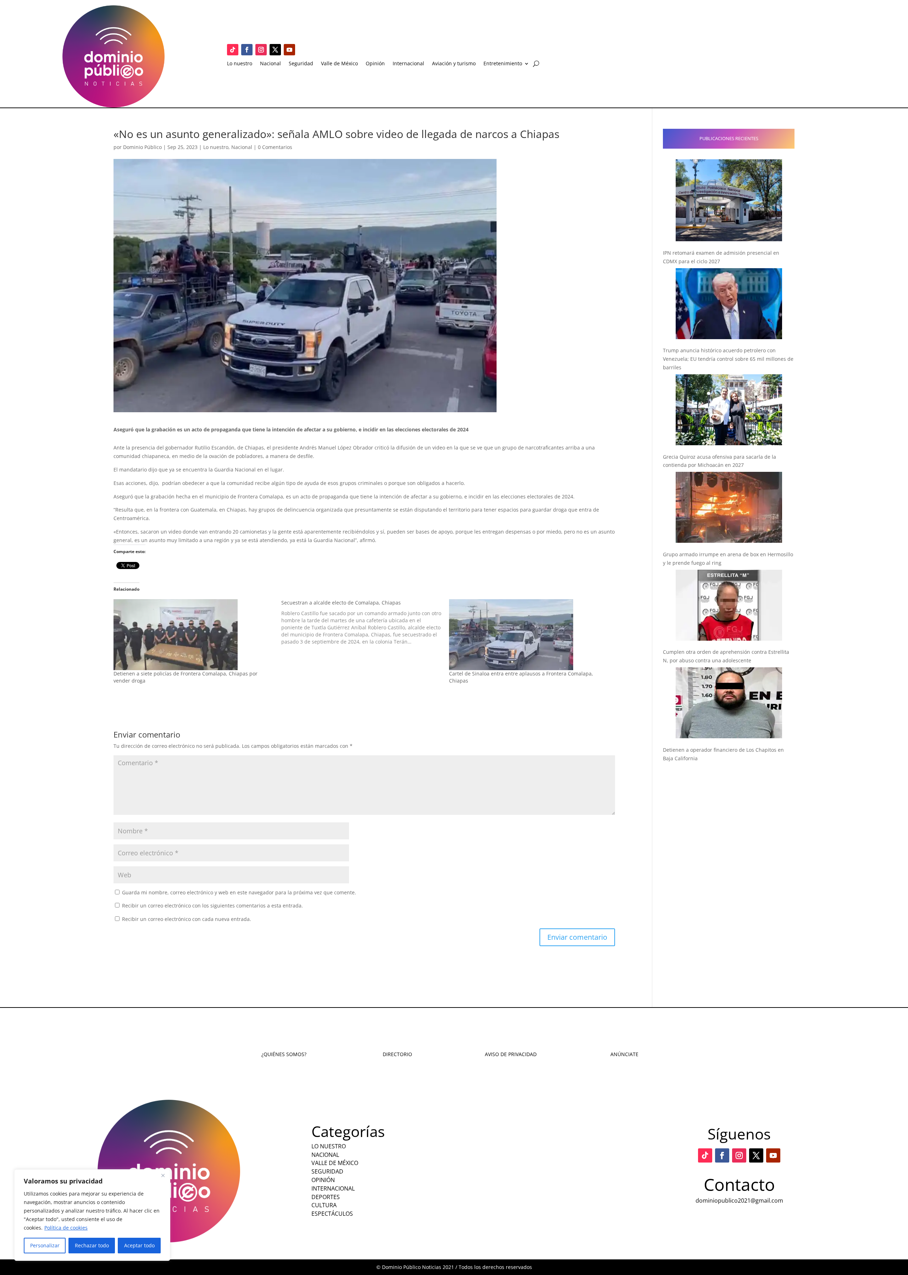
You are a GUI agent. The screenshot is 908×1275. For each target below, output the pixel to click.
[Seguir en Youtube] (289, 49)
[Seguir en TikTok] (232, 49)
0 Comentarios (275, 147)
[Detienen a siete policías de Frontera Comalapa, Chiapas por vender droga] (194, 634)
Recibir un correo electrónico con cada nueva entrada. (186, 919)
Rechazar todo (92, 1245)
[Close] (163, 1175)
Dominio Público (142, 147)
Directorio (397, 1054)
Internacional (408, 64)
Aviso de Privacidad (511, 1054)
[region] (92, 1215)
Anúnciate (624, 1054)
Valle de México (339, 64)
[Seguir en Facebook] (247, 49)
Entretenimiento (502, 64)
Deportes (325, 1197)
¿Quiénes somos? (283, 1054)
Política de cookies (66, 1227)
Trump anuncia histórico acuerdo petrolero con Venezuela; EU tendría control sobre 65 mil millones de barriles (728, 359)
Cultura (324, 1205)
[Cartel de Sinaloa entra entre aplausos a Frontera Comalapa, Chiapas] (529, 634)
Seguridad (301, 64)
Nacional (270, 64)
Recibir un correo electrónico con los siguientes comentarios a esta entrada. (212, 905)
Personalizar (45, 1245)
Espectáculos (332, 1214)
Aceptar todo (139, 1245)
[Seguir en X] (275, 49)
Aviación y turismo (454, 64)
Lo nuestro (239, 64)
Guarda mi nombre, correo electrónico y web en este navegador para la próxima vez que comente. (239, 892)
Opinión (375, 64)
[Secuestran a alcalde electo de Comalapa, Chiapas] (365, 622)
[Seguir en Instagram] (261, 49)
